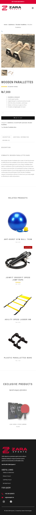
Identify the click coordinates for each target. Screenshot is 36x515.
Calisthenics (11, 24)
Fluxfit (19, 122)
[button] (32, 8)
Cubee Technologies (26, 510)
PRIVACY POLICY (7, 476)
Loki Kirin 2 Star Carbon (18, 424)
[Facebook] (11, 502)
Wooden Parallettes (21, 24)
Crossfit (16, 122)
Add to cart (18, 117)
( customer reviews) (12, 86)
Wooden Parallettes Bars (10, 127)
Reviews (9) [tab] (6, 140)
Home (5, 24)
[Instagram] (4, 502)
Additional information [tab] (21, 137)
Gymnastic (24, 122)
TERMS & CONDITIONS (8, 472)
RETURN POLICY (7, 483)
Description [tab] (6, 137)
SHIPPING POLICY (7, 479)
